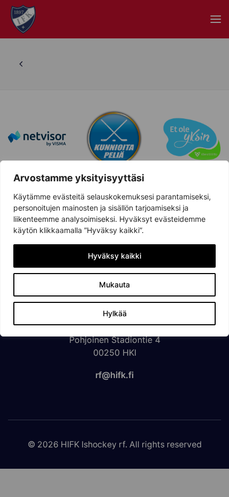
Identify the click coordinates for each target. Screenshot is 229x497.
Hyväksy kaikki (114, 255)
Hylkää (115, 313)
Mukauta (114, 284)
